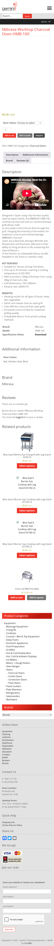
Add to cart (9, 135)
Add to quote (24, 135)
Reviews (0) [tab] (23, 160)
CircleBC (28, 943)
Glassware (7, 751)
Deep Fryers (12, 639)
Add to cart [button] (17, 597)
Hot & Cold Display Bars (18, 653)
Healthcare (7, 743)
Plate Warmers (14, 689)
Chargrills (11, 629)
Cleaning (6, 734)
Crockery (6, 754)
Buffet (5, 757)
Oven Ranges (13, 666)
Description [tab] (12, 154)
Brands (5, 763)
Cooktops (11, 633)
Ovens (9, 669)
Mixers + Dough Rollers (18, 663)
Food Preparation (15, 646)
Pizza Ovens (14, 682)
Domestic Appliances (17, 643)
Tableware (6, 748)
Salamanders (13, 696)
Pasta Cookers (13, 686)
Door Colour (9, 122)
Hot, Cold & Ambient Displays (21, 656)
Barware (6, 760)
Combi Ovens (15, 676)
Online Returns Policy (12, 825)
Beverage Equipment (17, 626)
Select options (27, 465)
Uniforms (6, 737)
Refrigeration (13, 692)
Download (40, 334)
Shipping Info (8, 822)
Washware (11, 699)
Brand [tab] (9, 160)
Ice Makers (11, 659)
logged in (20, 417)
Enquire (39, 135)
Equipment (10, 623)
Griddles (10, 649)
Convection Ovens (17, 679)
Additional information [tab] (35, 154)
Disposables (7, 746)
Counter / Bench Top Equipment (23, 636)
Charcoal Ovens (16, 672)
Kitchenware (8, 740)
